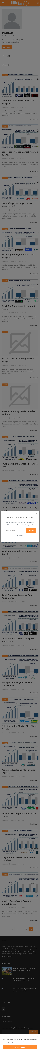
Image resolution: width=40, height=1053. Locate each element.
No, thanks (20, 535)
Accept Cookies (20, 1047)
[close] (36, 513)
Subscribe (31, 530)
